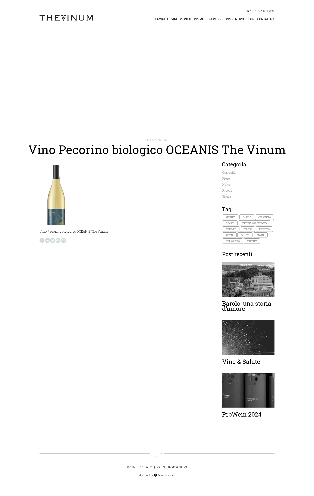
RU (258, 11)
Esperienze (214, 19)
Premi (198, 19)
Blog (250, 19)
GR (264, 11)
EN (247, 11)
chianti (230, 223)
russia (229, 235)
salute (245, 235)
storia (260, 235)
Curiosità (229, 172)
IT (253, 11)
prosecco (264, 229)
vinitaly (252, 241)
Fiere (226, 178)
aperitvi (230, 217)
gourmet (231, 229)
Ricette (227, 190)
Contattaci (265, 19)
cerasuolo (264, 217)
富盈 (271, 11)
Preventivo (235, 19)
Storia (226, 196)
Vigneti (185, 19)
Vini (174, 19)
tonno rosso (233, 241)
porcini (248, 229)
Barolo (247, 217)
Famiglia (162, 19)
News (226, 184)
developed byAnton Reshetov (157, 475)
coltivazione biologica (254, 223)
